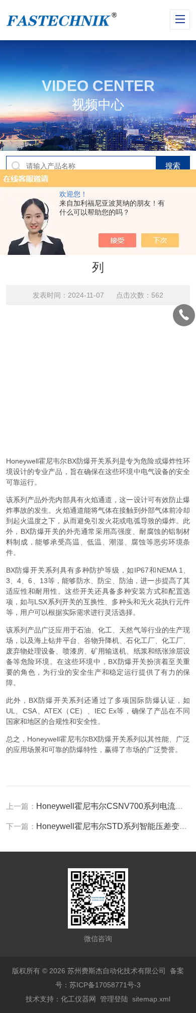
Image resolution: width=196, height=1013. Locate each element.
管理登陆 (114, 999)
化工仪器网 (78, 999)
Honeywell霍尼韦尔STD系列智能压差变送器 (115, 826)
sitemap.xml (151, 999)
